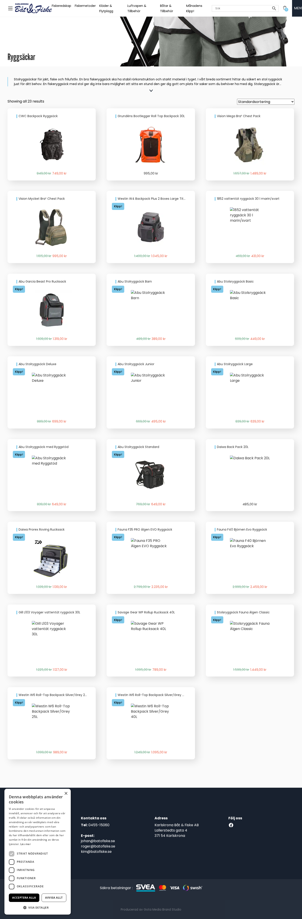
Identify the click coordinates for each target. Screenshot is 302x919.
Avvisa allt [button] (54, 898)
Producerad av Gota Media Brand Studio (151, 909)
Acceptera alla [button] (24, 898)
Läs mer (25, 844)
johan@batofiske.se (98, 840)
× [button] (65, 793)
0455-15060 (98, 825)
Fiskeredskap (61, 6)
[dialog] (37, 852)
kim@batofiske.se (96, 851)
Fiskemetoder (85, 6)
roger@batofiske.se (98, 846)
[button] (37, 907)
